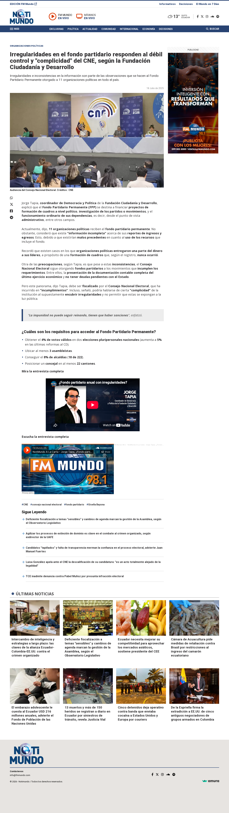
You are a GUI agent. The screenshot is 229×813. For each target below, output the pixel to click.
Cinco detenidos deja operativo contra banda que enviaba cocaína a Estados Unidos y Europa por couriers (141, 713)
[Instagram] (208, 16)
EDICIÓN (22, 4)
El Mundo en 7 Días (207, 4)
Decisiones (186, 4)
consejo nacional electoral (47, 504)
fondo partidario (75, 504)
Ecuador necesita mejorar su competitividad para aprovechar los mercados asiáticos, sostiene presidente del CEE (141, 645)
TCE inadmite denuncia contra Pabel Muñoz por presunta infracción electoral (75, 576)
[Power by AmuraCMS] (210, 781)
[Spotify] (217, 16)
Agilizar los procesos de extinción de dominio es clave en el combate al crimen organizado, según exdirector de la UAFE (88, 535)
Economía (148, 29)
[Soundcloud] (213, 16)
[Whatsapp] (14, 198)
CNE (25, 504)
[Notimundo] (25, 16)
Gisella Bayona (96, 504)
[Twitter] (203, 16)
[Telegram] (14, 218)
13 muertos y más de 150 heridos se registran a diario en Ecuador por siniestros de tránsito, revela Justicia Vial (87, 713)
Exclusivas (56, 29)
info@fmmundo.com (20, 775)
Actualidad (89, 29)
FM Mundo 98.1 (120, 445)
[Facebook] (198, 16)
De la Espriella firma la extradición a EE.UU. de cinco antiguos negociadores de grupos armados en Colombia (192, 713)
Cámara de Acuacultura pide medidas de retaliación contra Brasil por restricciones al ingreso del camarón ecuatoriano (193, 647)
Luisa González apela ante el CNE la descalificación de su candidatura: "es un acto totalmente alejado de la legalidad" (93, 563)
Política (73, 29)
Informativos (167, 4)
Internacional (129, 29)
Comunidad (108, 29)
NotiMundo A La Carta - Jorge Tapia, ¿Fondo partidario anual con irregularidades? (159, 445)
